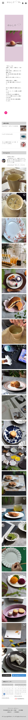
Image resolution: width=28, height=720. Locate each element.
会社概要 (21, 710)
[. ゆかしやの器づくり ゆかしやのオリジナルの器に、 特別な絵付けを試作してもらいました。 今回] (14, 230)
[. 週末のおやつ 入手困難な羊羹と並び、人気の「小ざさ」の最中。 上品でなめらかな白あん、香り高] (14, 483)
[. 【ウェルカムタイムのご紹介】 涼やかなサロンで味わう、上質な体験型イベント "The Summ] (14, 255)
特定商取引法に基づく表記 (9, 710)
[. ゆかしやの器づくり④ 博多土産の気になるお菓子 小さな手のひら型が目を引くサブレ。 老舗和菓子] (14, 382)
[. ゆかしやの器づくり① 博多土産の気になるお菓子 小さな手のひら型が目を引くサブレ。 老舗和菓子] (14, 458)
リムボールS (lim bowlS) (7, 134)
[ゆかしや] (14, 2)
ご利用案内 (16, 712)
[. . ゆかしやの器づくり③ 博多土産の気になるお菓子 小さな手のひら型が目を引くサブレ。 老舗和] (14, 407)
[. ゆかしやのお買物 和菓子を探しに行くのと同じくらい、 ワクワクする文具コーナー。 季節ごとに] (14, 635)
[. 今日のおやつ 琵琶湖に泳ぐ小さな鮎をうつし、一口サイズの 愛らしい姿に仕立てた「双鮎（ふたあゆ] (14, 508)
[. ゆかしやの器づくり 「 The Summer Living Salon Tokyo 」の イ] (14, 180)
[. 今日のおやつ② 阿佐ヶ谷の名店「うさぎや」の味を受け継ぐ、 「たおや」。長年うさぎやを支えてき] (14, 281)
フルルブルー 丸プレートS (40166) (10, 126)
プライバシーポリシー (13, 708)
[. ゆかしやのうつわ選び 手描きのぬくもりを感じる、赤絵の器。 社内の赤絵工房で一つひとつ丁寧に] (14, 559)
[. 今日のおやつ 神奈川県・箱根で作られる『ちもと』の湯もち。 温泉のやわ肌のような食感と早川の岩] (14, 660)
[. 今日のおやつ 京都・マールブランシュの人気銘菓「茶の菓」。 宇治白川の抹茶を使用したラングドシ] (14, 534)
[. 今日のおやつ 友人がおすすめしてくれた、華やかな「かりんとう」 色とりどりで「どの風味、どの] (14, 584)
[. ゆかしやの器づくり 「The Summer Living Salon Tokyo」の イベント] (14, 205)
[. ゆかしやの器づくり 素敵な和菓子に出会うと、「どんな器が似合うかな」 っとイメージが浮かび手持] (14, 331)
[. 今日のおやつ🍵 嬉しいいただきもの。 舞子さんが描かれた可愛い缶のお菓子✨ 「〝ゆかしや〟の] (14, 357)
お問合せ (9, 712)
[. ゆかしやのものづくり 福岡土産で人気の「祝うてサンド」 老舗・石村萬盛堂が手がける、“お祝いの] (14, 610)
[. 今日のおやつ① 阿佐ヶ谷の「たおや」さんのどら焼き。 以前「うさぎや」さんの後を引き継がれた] (14, 306)
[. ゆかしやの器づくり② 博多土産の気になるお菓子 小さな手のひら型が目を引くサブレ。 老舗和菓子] (14, 433)
